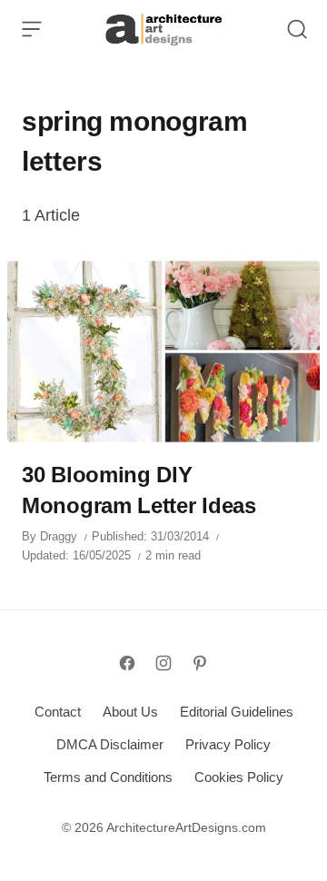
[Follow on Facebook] (127, 663)
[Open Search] (297, 29)
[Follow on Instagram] (163, 663)
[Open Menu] (32, 29)
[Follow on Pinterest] (199, 663)
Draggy (58, 536)
